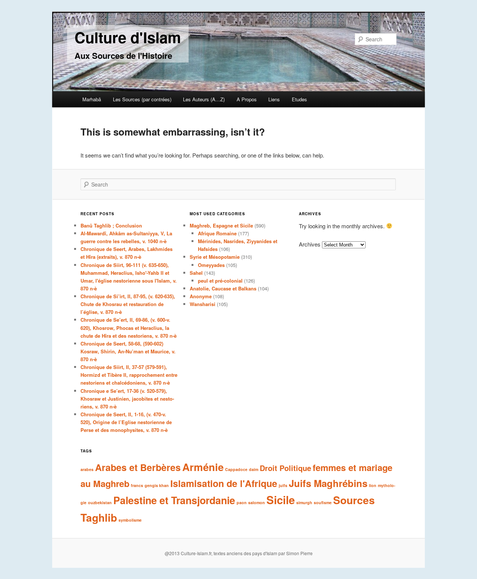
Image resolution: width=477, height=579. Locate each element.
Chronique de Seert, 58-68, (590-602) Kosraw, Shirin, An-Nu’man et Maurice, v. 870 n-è (128, 351)
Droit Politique (285, 467)
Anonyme (201, 296)
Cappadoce (236, 469)
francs (137, 485)
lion (372, 485)
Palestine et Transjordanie (174, 500)
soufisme (323, 502)
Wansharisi (202, 304)
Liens (274, 99)
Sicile (280, 500)
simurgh (304, 502)
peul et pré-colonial (220, 280)
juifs (283, 485)
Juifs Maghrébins (328, 483)
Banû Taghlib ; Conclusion (111, 225)
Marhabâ (91, 99)
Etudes (299, 99)
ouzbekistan (100, 502)
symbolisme (130, 520)
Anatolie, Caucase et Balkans (223, 288)
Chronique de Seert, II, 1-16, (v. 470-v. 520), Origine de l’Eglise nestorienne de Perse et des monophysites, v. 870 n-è (126, 422)
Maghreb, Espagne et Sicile (221, 225)
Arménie (203, 466)
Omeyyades (211, 264)
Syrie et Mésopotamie (215, 256)
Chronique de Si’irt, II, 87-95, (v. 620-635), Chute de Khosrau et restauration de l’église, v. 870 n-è (127, 304)
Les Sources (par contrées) (142, 99)
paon (242, 502)
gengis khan (157, 485)
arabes (87, 469)
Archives (309, 244)
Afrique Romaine (217, 233)
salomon (256, 502)
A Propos (247, 99)
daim (253, 469)
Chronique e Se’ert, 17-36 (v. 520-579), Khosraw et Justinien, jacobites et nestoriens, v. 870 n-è (127, 398)
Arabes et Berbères (138, 467)
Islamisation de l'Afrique (223, 483)
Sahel (196, 272)
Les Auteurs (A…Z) (204, 99)
